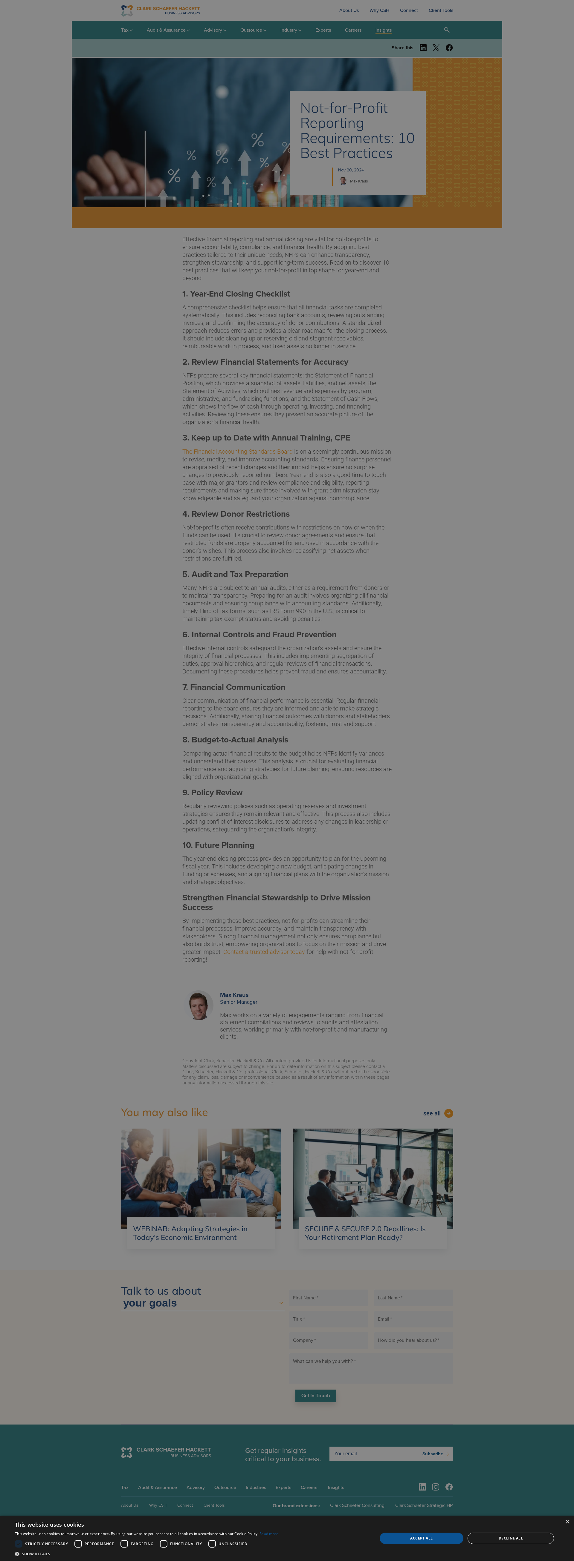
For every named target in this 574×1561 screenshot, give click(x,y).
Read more (269, 1533)
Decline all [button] (511, 1538)
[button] (147, 1554)
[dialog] (287, 1538)
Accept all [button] (421, 1538)
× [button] (567, 1522)
